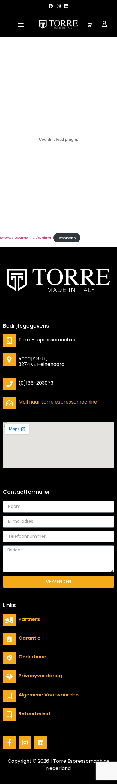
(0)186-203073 (36, 383)
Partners (29, 619)
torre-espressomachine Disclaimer (25, 238)
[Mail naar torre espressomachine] (9, 403)
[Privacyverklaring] (9, 676)
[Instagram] (25, 742)
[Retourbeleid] (9, 714)
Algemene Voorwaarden (49, 694)
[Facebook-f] (9, 742)
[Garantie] (9, 639)
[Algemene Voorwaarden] (9, 696)
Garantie (29, 638)
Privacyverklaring (40, 675)
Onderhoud (32, 656)
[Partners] (9, 620)
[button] (21, 25)
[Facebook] (51, 6)
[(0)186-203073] (9, 384)
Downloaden (67, 238)
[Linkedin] (66, 6)
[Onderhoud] (9, 658)
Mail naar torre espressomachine (58, 401)
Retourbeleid (34, 713)
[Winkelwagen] (89, 24)
